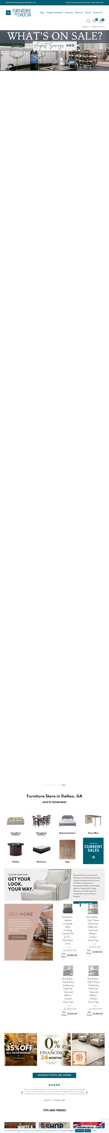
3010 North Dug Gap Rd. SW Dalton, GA (21, 2)
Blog (42, 13)
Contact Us (97, 13)
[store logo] (22, 13)
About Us (78, 13)
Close (88, 1130)
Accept (80, 1130)
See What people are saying (54, 1075)
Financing (69, 13)
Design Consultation (55, 13)
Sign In (86, 27)
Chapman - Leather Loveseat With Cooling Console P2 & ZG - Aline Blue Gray (67, 930)
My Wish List (96, 19)
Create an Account (98, 26)
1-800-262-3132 (97, 2)
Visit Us (88, 13)
